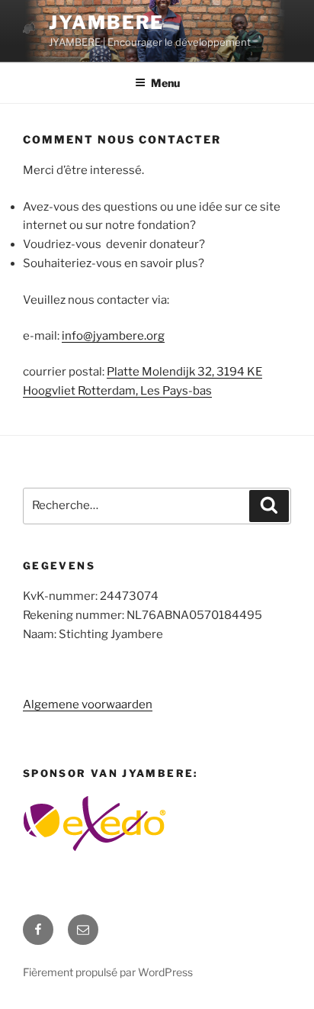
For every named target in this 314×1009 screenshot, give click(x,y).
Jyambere (106, 22)
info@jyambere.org (113, 336)
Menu (165, 82)
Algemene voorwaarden (87, 704)
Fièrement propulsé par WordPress (108, 971)
